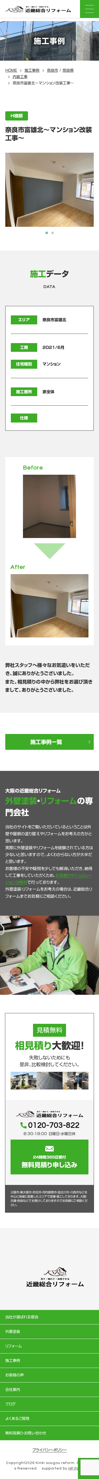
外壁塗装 (12, 1331)
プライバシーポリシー (49, 1450)
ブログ (10, 1404)
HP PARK (76, 1468)
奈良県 (68, 70)
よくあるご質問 (17, 1418)
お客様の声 (14, 1375)
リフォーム (13, 1346)
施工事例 (32, 70)
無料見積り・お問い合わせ (25, 1433)
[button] (46, 233)
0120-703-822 (54, 1125)
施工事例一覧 (46, 742)
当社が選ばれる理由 (21, 1317)
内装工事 (20, 77)
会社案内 (12, 1389)
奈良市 (52, 70)
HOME (11, 70)
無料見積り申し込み (50, 1161)
